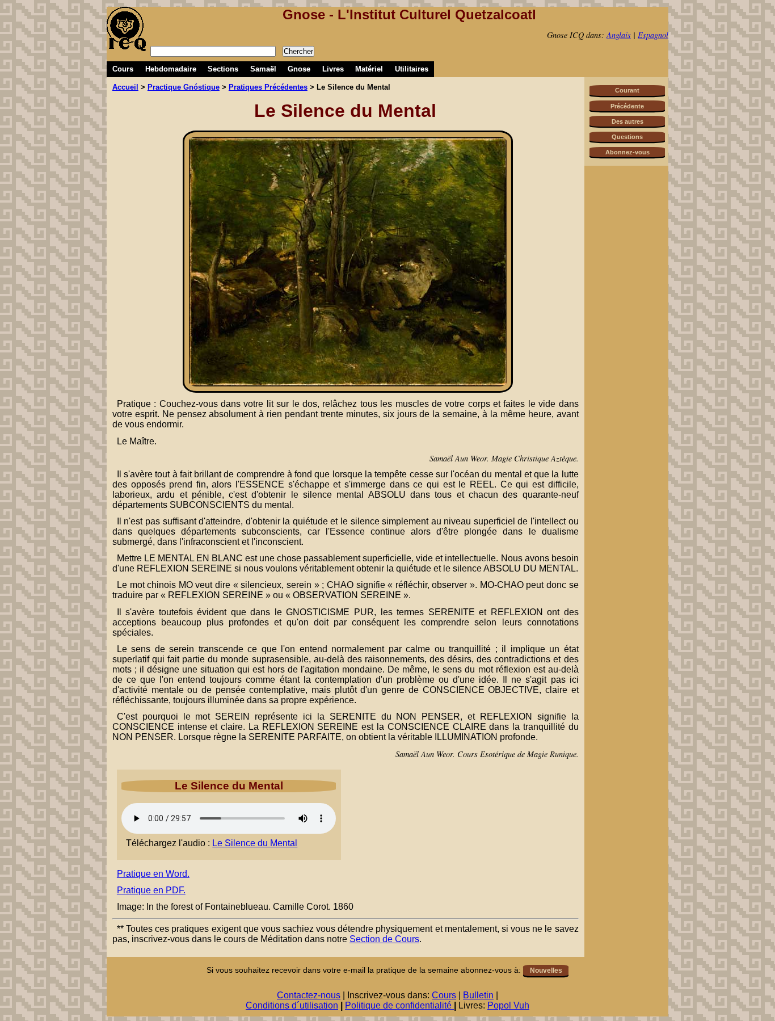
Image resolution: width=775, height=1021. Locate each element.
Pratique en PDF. (151, 890)
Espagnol (653, 35)
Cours (122, 69)
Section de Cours (384, 939)
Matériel (369, 69)
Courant (627, 90)
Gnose (299, 69)
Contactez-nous (308, 995)
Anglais (618, 35)
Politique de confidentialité (399, 1005)
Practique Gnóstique (184, 87)
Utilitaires (411, 69)
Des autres (627, 121)
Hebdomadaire (170, 69)
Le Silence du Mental (254, 843)
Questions (627, 136)
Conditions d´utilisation (292, 1005)
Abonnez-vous (627, 152)
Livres (333, 69)
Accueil (125, 87)
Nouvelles (546, 970)
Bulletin (478, 995)
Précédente (627, 106)
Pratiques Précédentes (268, 87)
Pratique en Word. (153, 874)
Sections (223, 69)
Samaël (263, 69)
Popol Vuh (508, 1005)
